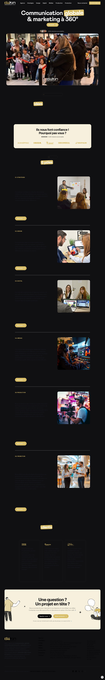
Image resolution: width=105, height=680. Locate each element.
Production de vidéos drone (25, 438)
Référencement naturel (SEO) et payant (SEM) (31, 311)
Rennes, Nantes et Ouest (57, 652)
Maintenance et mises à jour (25, 313)
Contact (41, 655)
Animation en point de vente (25, 494)
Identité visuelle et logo (24, 254)
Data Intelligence (22, 320)
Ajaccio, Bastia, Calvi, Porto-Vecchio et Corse (63, 646)
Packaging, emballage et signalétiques (28, 260)
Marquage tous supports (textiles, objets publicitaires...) (29, 424)
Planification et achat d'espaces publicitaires (30, 363)
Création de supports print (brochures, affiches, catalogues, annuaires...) (31, 257)
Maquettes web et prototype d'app (27, 263)
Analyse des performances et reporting (29, 372)
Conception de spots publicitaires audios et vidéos (30, 435)
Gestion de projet (22, 213)
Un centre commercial (93, 650)
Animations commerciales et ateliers (28, 499)
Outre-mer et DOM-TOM (57, 654)
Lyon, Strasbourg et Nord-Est (58, 650)
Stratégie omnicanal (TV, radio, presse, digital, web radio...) (31, 366)
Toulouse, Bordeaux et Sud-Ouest (60, 648)
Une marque (90, 646)
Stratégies (30, 3)
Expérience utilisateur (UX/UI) (26, 308)
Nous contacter (60, 616)
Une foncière (90, 648)
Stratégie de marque (23, 206)
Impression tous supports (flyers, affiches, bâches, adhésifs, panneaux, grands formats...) (31, 420)
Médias (51, 3)
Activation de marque (23, 504)
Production (59, 3)
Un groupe (90, 644)
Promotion (68, 3)
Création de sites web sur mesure (27, 303)
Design (38, 3)
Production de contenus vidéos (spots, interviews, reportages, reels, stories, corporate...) (29, 429)
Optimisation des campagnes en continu (29, 374)
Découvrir (20, 218)
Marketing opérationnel (24, 492)
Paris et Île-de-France (56, 641)
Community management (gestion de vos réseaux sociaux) (32, 316)
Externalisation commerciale (25, 501)
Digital (45, 3)
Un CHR (89, 659)
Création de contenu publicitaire (27, 369)
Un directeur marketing (93, 652)
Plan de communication (24, 208)
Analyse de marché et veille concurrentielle (30, 203)
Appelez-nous (44, 616)
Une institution (91, 643)
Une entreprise (91, 641)
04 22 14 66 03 (94, 3)
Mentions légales (35, 671)
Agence (22, 3)
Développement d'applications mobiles (29, 306)
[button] (82, 3)
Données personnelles (49, 671)
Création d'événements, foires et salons (29, 496)
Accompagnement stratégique (26, 210)
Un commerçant (91, 657)
